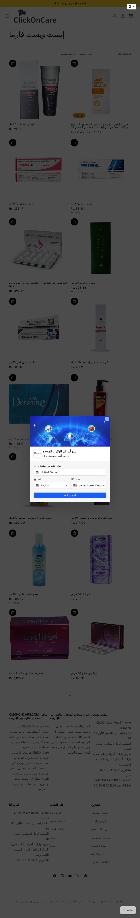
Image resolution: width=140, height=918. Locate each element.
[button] (131, 6)
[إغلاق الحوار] (107, 419)
